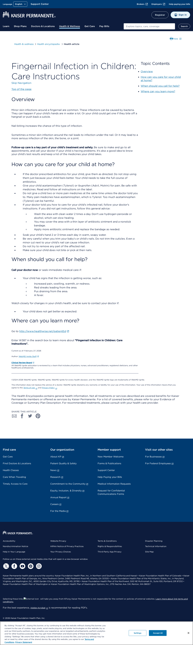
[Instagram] (38, 566)
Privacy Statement (23, 642)
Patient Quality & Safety (63, 463)
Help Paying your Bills (110, 477)
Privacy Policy (48, 388)
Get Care (89, 26)
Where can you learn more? (158, 91)
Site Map (149, 552)
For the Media (58, 511)
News (53, 470)
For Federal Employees (158, 463)
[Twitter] (5, 566)
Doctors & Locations (43, 26)
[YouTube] (22, 566)
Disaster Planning (153, 541)
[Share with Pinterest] (38, 416)
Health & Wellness (69, 26)
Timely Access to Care (15, 483)
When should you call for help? (160, 85)
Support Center (40, 4)
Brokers (140, 4)
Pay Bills (104, 26)
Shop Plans (20, 26)
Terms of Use (29, 388)
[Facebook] (14, 566)
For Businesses (153, 456)
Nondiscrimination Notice (15, 546)
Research (55, 477)
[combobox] (149, 26)
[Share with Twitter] (30, 416)
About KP (55, 456)
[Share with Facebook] (22, 416)
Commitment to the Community (67, 483)
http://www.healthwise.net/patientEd (42, 331)
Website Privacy (58, 541)
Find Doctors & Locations (17, 463)
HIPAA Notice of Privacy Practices (67, 546)
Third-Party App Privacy (109, 552)
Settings (137, 633)
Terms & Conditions (107, 541)
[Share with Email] (14, 416)
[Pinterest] (30, 566)
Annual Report (58, 497)
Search (184, 26)
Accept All (157, 633)
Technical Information (155, 546)
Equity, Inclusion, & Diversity (66, 490)
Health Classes (11, 470)
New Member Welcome (110, 456)
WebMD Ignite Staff (28, 356)
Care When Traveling (14, 477)
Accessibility (9, 541)
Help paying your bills (179, 4)
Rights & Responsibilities (110, 546)
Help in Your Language (14, 552)
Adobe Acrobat (37, 608)
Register (160, 15)
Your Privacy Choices (60, 552)
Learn (6, 26)
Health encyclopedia (48, 44)
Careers (54, 504)
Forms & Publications (109, 463)
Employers (156, 4)
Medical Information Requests (114, 483)
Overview (147, 71)
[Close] (188, 633)
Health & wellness (24, 44)
